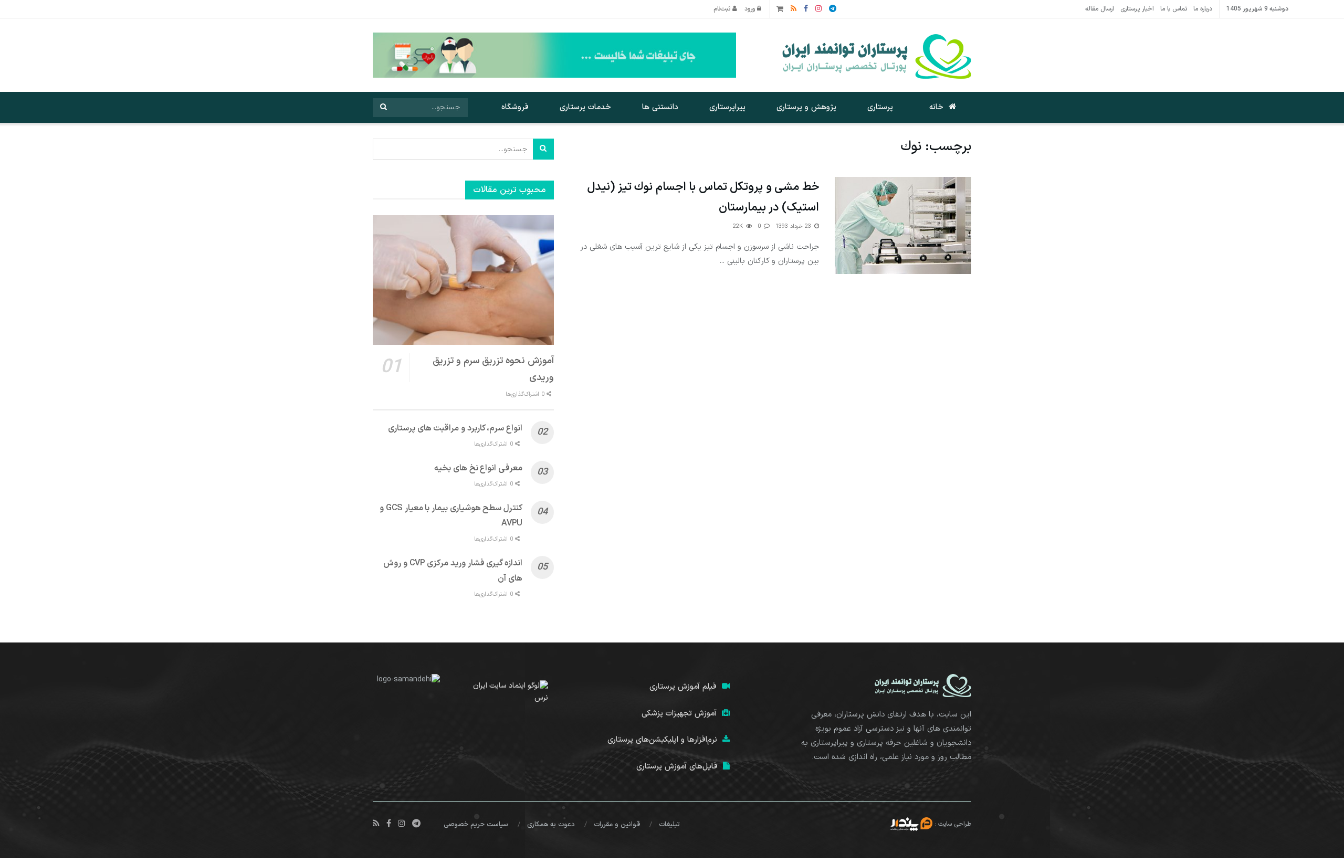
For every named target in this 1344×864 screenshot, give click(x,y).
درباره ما (1202, 9)
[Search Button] (383, 107)
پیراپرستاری (727, 107)
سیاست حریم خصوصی (476, 824)
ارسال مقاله (1099, 9)
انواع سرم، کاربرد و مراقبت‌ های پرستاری (455, 428)
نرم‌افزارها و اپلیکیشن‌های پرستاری (662, 740)
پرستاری (880, 107)
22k (739, 226)
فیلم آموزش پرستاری (683, 687)
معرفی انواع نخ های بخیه (478, 468)
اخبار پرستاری (1137, 9)
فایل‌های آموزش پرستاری (677, 767)
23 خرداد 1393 (794, 226)
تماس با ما (1173, 9)
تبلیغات (669, 824)
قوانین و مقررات (617, 824)
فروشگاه (515, 107)
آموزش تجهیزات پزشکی (679, 714)
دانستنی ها (660, 107)
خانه (936, 107)
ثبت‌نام (722, 9)
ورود (750, 9)
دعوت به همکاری (551, 824)
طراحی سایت (954, 823)
